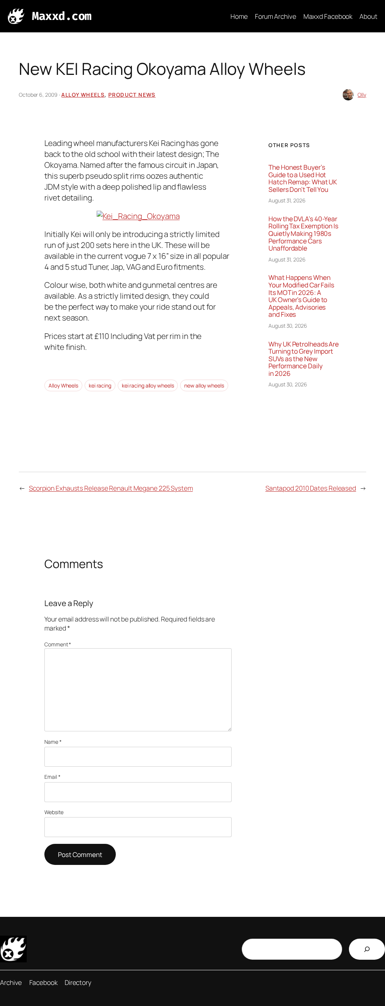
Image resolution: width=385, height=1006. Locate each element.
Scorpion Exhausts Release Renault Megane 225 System (111, 487)
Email (52, 776)
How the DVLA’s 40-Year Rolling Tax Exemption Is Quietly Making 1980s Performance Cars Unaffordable (303, 233)
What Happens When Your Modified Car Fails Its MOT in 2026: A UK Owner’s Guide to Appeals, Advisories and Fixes (301, 296)
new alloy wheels (204, 385)
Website (53, 812)
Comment (57, 644)
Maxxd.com (61, 16)
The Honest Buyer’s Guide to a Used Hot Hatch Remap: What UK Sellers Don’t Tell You (302, 178)
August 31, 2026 (287, 200)
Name (52, 741)
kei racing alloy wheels (148, 385)
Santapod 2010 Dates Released (310, 487)
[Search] (367, 949)
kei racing (100, 385)
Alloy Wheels (83, 94)
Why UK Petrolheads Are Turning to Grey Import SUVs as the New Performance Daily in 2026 (303, 358)
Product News (132, 94)
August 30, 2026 (287, 325)
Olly (362, 94)
